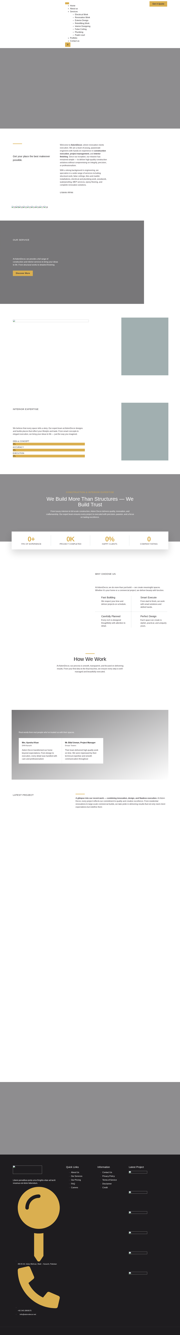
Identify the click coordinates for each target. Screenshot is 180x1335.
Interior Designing (82, 26)
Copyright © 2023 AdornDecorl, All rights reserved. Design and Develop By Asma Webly (89, 1331)
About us (74, 9)
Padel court (80, 35)
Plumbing (79, 32)
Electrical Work (81, 14)
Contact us (74, 41)
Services (74, 12)
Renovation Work (82, 17)
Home (72, 6)
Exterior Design (81, 20)
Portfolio (73, 38)
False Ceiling (81, 29)
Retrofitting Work (82, 23)
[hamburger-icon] (67, 3)
